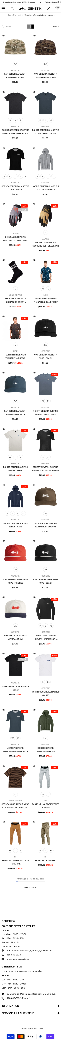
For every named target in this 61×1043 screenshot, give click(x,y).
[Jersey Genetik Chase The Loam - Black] (15, 159)
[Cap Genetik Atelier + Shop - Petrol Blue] (15, 384)
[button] (29, 26)
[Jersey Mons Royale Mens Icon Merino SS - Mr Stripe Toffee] (15, 777)
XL (51, 120)
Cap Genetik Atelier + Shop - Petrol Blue (15, 413)
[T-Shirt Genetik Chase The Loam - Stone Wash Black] (15, 103)
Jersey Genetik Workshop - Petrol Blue (15, 750)
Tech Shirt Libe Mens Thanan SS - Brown (15, 356)
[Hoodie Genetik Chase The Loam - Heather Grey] (45, 159)
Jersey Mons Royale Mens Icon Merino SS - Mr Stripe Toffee (15, 806)
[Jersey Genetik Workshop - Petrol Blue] (15, 721)
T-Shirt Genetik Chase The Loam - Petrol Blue (45, 132)
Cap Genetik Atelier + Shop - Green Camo (15, 75)
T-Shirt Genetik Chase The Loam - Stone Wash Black (15, 132)
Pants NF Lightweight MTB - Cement (45, 806)
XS (12, 738)
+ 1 (26, 176)
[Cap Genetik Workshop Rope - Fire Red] (15, 552)
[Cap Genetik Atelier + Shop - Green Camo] (15, 47)
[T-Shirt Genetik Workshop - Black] (15, 665)
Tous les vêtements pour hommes (39, 15)
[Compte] (49, 9)
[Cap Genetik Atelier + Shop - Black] (45, 328)
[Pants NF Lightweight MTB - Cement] (45, 777)
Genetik (15, 70)
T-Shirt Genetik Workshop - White (45, 693)
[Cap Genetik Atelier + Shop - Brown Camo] (45, 47)
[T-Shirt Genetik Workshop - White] (45, 665)
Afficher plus (30, 888)
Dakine (15, 233)
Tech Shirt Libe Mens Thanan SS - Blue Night (46, 300)
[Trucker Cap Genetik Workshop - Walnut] (45, 496)
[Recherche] (12, 8)
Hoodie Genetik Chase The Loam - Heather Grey (45, 188)
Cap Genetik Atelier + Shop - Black (45, 356)
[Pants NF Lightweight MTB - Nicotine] (15, 833)
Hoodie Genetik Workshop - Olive (45, 750)
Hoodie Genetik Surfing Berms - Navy (15, 525)
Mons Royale (15, 295)
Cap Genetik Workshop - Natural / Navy (15, 637)
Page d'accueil (14, 15)
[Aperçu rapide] (4, 35)
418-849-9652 (14, 998)
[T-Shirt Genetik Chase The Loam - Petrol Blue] (45, 103)
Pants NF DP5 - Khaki (45, 860)
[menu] (3, 8)
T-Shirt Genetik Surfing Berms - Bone (15, 469)
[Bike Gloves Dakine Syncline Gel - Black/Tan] (45, 215)
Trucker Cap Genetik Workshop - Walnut (45, 525)
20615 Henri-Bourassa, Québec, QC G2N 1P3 (29, 950)
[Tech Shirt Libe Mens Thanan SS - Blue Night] (45, 272)
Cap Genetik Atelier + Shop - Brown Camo (45, 75)
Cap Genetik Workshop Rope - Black (45, 581)
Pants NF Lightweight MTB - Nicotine (15, 862)
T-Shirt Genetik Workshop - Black (15, 688)
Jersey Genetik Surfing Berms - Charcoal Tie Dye (45, 469)
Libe (45, 295)
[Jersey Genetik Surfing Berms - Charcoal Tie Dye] (45, 440)
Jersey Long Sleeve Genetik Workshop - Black (45, 638)
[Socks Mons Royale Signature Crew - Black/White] (15, 272)
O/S (15, 64)
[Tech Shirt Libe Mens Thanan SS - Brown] (15, 328)
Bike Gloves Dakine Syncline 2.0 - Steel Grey (15, 239)
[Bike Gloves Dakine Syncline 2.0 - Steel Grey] (15, 215)
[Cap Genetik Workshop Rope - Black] (45, 552)
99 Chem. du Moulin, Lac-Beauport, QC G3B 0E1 (31, 994)
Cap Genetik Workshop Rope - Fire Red (15, 581)
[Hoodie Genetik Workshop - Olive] (45, 721)
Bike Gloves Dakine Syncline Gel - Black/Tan (46, 244)
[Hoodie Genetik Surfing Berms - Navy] (15, 496)
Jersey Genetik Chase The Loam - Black (15, 188)
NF (45, 801)
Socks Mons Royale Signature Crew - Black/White (15, 301)
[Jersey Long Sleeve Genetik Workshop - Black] (45, 609)
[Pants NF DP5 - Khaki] (45, 833)
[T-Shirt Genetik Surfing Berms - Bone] (15, 440)
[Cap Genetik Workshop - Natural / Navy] (15, 609)
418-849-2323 (14, 954)
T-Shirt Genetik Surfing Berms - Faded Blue (45, 413)
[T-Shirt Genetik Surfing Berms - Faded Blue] (45, 384)
